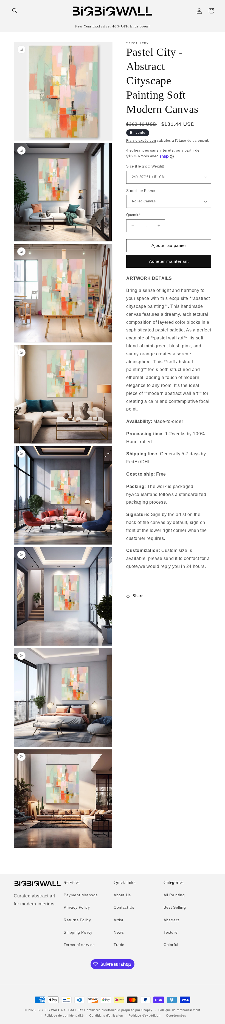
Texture (171, 932)
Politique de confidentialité (64, 1015)
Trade (119, 944)
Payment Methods (81, 895)
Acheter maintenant (169, 261)
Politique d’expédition (144, 1015)
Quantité (133, 215)
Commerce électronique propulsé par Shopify (118, 1010)
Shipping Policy (78, 932)
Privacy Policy (77, 907)
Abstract (171, 920)
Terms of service (79, 944)
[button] (15, 11)
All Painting (174, 895)
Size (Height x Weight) (145, 166)
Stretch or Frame (140, 191)
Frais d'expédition (141, 141)
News (119, 932)
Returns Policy (77, 920)
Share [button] (138, 595)
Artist (118, 920)
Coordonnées (176, 1015)
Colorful (171, 944)
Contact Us (124, 907)
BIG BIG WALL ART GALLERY (60, 1010)
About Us (122, 895)
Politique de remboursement (179, 1010)
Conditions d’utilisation (106, 1015)
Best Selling (175, 907)
